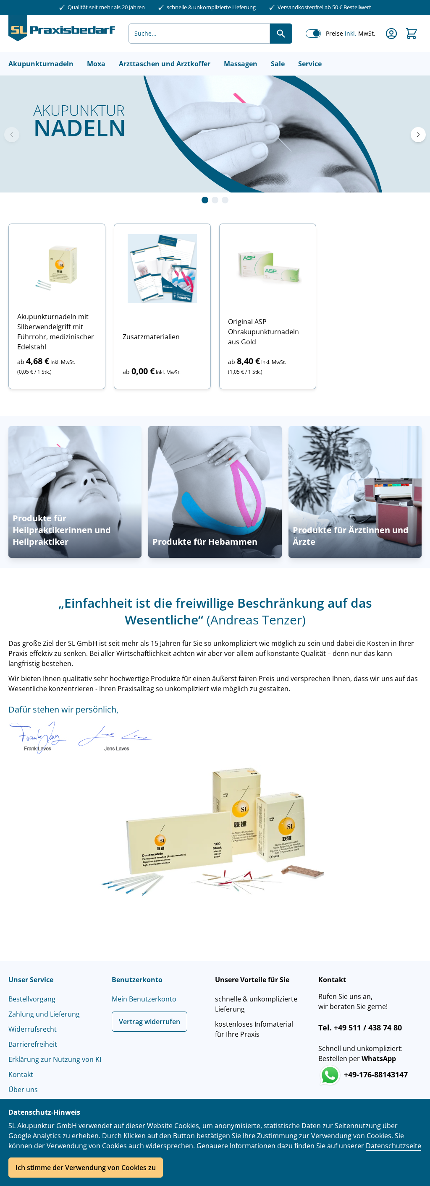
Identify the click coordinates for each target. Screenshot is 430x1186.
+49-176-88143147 (375, 1074)
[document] (215, 1142)
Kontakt (20, 1074)
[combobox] (199, 33)
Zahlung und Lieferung (44, 1014)
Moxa (96, 63)
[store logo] (61, 33)
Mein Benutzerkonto (144, 999)
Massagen (240, 63)
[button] (205, 200)
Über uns (23, 1089)
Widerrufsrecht (32, 1029)
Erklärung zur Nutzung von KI (54, 1059)
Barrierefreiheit (32, 1044)
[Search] (281, 33)
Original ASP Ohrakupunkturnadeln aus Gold (263, 331)
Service (310, 63)
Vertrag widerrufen (149, 1021)
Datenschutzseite (393, 1145)
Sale (278, 63)
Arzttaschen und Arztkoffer (164, 63)
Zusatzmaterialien (151, 336)
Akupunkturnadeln (40, 63)
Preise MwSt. (350, 33)
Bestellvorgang (31, 999)
